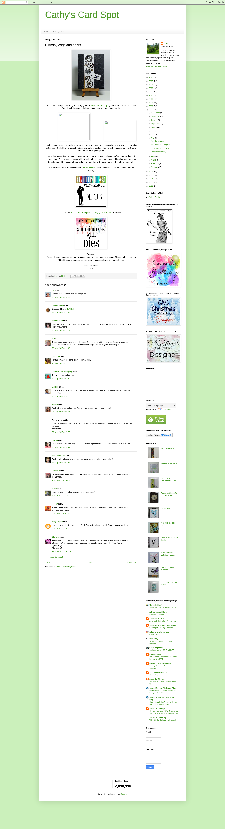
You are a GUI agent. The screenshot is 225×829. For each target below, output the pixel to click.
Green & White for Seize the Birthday (168, 479)
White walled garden (169, 463)
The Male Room (88, 168)
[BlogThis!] (74, 276)
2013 (151, 182)
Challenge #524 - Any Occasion (161, 628)
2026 (151, 77)
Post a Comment (56, 557)
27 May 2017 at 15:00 (61, 396)
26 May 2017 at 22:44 (61, 363)
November (155, 116)
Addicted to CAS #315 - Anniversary (162, 621)
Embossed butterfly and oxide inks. (169, 494)
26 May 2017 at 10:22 (61, 297)
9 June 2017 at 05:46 (61, 529)
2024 (151, 85)
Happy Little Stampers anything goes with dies (91, 212)
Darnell (55, 387)
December (155, 113)
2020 (151, 99)
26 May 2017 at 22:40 (61, 348)
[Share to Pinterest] (83, 276)
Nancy (55, 405)
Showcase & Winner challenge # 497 (162, 607)
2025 (151, 81)
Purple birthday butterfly (167, 569)
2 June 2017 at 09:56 (61, 496)
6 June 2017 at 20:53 (61, 513)
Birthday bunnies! (158, 141)
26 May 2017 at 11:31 (61, 312)
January (154, 167)
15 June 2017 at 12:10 (61, 552)
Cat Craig (56, 356)
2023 (151, 88)
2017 (151, 110)
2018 (151, 106)
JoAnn (55, 440)
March (154, 160)
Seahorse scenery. (158, 152)
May (153, 138)
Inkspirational (155, 654)
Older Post (132, 562)
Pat (53, 339)
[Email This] (71, 276)
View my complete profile (156, 66)
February (155, 164)
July (153, 131)
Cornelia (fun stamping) (62, 372)
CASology (153, 639)
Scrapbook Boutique (158, 673)
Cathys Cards (154, 197)
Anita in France (58, 456)
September (156, 124)
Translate (167, 409)
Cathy (166, 43)
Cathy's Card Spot (82, 15)
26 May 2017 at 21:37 (61, 330)
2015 (151, 175)
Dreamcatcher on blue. (160, 148)
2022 (151, 92)
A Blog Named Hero (158, 612)
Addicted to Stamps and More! (162, 625)
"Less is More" (155, 605)
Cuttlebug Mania (156, 648)
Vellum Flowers (167, 448)
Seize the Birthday (99, 105)
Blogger (123, 794)
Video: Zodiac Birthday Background (162, 720)
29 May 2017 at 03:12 (61, 463)
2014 (151, 179)
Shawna (55, 537)
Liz (53, 290)
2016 (151, 172)
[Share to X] (77, 276)
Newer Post (51, 562)
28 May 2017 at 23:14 (61, 447)
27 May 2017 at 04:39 (61, 379)
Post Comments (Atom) (66, 567)
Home (46, 31)
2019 (151, 103)
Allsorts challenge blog (159, 632)
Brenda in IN (57, 321)
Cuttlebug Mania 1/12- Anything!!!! (161, 650)
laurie (54, 489)
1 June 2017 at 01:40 (61, 480)
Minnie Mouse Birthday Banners (168, 554)
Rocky (55, 504)
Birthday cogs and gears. (161, 145)
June (153, 134)
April (153, 156)
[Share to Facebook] (80, 276)
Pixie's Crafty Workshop (160, 663)
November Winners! (156, 614)
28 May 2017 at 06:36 (61, 412)
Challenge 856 (154, 634)
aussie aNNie (58, 306)
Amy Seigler (57, 522)
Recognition (59, 31)
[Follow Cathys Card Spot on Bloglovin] (159, 437)
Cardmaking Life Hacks (158, 675)
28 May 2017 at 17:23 (61, 432)
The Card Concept (157, 709)
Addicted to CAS (156, 619)
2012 (151, 186)
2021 (151, 95)
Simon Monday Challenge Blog (162, 688)
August (154, 127)
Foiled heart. (166, 508)
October (154, 120)
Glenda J (56, 471)
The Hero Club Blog (157, 718)
